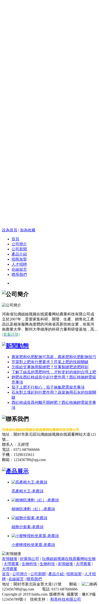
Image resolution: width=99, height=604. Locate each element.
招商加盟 (19, 259)
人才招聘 (19, 264)
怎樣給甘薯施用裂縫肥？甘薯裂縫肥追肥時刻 (50, 367)
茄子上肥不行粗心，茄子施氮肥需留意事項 (48, 387)
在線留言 (19, 269)
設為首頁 (9, 230)
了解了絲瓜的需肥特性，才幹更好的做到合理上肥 (54, 372)
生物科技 (29, 564)
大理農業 (11, 564)
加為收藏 (27, 230)
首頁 (15, 239)
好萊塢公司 (29, 559)
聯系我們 (19, 274)
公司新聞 (19, 249)
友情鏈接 (9, 559)
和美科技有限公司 (65, 599)
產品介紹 (19, 254)
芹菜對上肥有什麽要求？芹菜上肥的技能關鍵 (50, 362)
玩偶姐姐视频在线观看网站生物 (69, 559)
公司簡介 (19, 244)
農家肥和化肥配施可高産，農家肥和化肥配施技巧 (54, 357)
